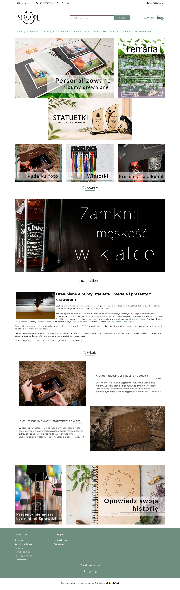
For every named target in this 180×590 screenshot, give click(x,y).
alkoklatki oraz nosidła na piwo (121, 321)
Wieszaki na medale (120, 31)
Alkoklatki (63, 31)
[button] (21, 534)
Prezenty (47, 31)
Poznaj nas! (58, 544)
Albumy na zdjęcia (27, 31)
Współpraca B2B (22, 560)
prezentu (31, 326)
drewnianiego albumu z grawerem (80, 306)
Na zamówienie (143, 31)
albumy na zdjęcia (137, 319)
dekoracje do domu (79, 321)
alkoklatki (127, 306)
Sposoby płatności (23, 556)
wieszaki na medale (45, 321)
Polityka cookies (22, 552)
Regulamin (20, 548)
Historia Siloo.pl (60, 540)
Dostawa (19, 540)
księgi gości (20, 321)
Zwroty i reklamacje (24, 544)
